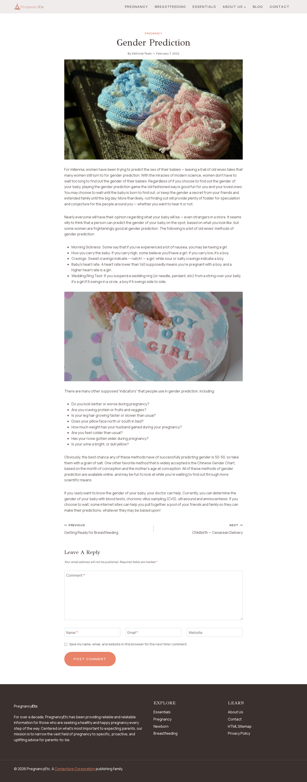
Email (132, 632)
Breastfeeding (170, 6)
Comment (75, 575)
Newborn (161, 726)
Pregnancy (136, 6)
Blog (258, 6)
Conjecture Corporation (75, 768)
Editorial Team (142, 53)
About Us (235, 712)
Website (195, 632)
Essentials (204, 6)
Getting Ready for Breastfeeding (91, 529)
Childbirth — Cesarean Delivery (217, 529)
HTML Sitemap (239, 726)
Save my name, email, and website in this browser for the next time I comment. (128, 644)
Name (72, 632)
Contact (280, 6)
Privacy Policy (239, 733)
